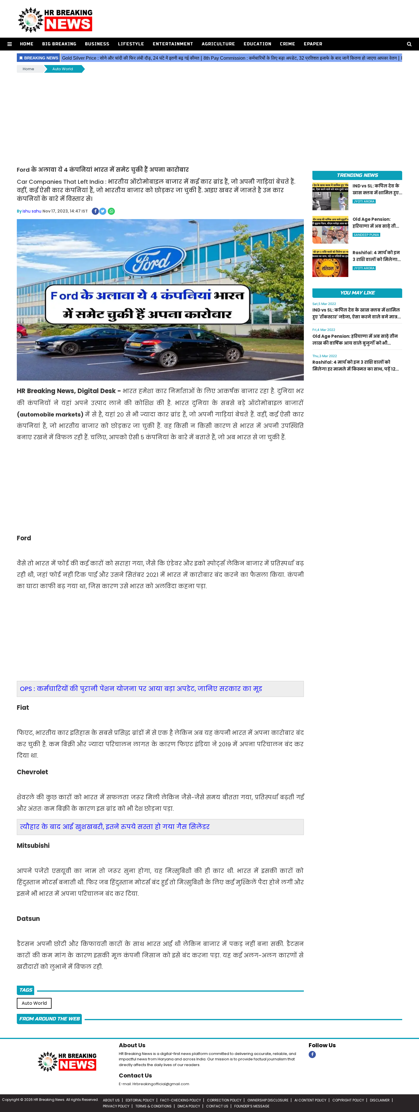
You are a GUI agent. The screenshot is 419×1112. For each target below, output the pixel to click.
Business (97, 44)
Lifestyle (131, 44)
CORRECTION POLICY (224, 1100)
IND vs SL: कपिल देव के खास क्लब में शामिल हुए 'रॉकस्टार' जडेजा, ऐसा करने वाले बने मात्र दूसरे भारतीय (356, 317)
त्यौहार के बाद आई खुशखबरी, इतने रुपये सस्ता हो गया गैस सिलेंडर (115, 826)
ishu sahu (32, 211)
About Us (132, 1045)
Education (257, 44)
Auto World (62, 69)
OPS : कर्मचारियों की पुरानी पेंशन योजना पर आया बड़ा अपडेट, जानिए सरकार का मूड (141, 688)
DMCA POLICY (189, 1106)
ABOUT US (111, 1100)
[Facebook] (312, 1054)
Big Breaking (59, 44)
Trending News (357, 175)
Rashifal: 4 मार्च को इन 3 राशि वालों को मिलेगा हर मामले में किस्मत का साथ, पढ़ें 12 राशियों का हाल (353, 369)
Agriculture (218, 44)
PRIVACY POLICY (116, 1106)
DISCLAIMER (380, 1100)
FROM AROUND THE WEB (49, 1019)
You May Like (357, 293)
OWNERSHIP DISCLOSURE (267, 1100)
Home (27, 44)
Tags (25, 990)
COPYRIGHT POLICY (348, 1100)
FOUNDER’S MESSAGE (251, 1106)
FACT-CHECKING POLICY (180, 1100)
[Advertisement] (209, 117)
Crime (288, 44)
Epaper (313, 44)
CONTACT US (217, 1106)
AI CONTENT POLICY (310, 1100)
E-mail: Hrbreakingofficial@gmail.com (154, 1084)
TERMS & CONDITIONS (153, 1106)
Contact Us (135, 1075)
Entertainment (173, 44)
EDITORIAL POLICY (140, 1100)
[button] (9, 44)
